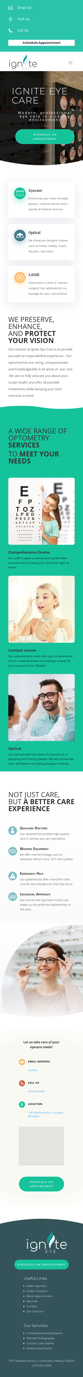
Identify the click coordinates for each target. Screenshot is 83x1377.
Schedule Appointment (42, 43)
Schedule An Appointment (45, 136)
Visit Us (23, 19)
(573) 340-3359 (36, 1091)
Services (31, 1301)
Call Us (23, 30)
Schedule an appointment (41, 1184)
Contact (31, 1306)
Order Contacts (36, 1291)
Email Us (24, 7)
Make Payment (36, 1286)
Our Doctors (34, 1311)
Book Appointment (39, 1296)
